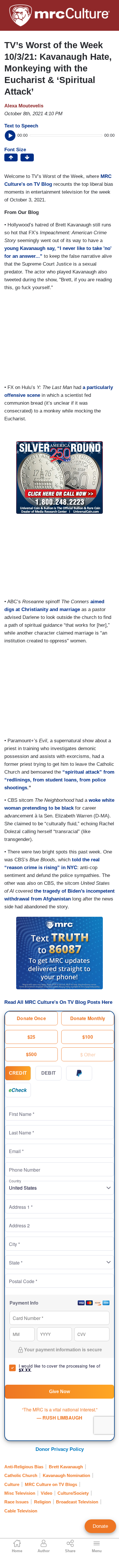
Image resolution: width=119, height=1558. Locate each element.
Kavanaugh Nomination (66, 1475)
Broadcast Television (77, 1501)
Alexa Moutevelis (23, 106)
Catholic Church (20, 1475)
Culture (11, 1484)
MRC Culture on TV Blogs (51, 1484)
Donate (100, 1526)
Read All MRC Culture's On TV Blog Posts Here (58, 1002)
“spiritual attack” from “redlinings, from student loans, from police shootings (59, 779)
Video (46, 1493)
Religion (42, 1501)
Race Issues (16, 1501)
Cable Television (20, 1510)
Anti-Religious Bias (23, 1466)
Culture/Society (73, 1493)
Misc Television (19, 1493)
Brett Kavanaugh (66, 1466)
